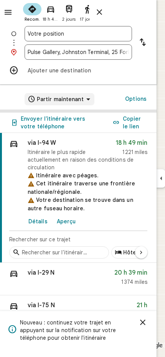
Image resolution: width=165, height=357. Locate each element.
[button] (78, 279)
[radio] (32, 11)
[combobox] (78, 33)
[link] (78, 198)
